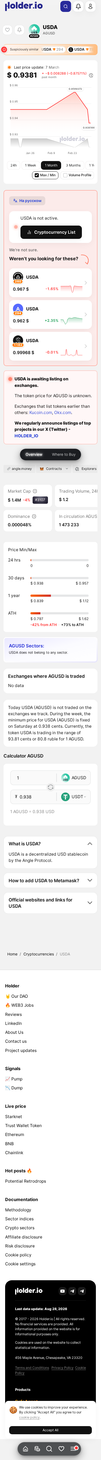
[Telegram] (72, 1291)
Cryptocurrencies (38, 954)
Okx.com (62, 412)
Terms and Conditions (32, 1368)
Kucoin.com (40, 412)
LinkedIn (13, 1023)
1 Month (51, 165)
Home (12, 954)
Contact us (16, 1041)
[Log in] (90, 6)
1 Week (30, 165)
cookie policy (29, 1417)
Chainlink (14, 1152)
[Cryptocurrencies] (37, 1449)
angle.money (22, 469)
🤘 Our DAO (16, 996)
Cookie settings (20, 1263)
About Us (14, 1032)
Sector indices (19, 1218)
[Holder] (29, 1291)
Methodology (18, 1209)
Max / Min (47, 175)
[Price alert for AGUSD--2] (19, 30)
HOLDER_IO (26, 435)
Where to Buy (64, 454)
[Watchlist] (61, 1449)
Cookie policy (18, 1254)
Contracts (54, 469)
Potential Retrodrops (25, 1181)
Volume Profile (80, 175)
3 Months (73, 165)
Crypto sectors (19, 1227)
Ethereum (14, 1134)
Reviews (13, 1014)
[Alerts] (78, 6)
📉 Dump (14, 1087)
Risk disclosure (20, 1246)
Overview (34, 454)
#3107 (40, 500)
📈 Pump (13, 1079)
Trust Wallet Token (23, 1125)
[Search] (65, 6)
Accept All (50, 1430)
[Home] (25, 1449)
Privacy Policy (62, 1368)
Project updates (21, 1050)
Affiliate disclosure (23, 1237)
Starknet (13, 1116)
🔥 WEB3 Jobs (19, 1005)
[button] (49, 1449)
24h (14, 165)
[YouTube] (63, 1291)
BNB (9, 1143)
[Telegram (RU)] (82, 1291)
